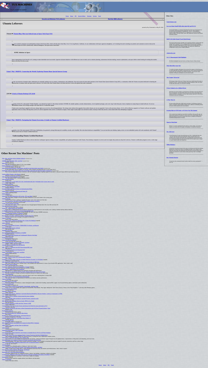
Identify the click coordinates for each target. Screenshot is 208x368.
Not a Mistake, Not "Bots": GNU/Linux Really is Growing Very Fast (17, 215)
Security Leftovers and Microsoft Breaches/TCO (13, 249)
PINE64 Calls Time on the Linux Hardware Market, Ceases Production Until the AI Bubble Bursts (25, 335)
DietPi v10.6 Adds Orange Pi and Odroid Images (179, 39)
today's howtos (5, 254)
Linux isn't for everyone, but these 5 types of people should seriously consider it (21, 201)
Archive (95, 16)
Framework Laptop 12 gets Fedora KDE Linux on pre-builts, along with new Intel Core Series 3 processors (27, 170)
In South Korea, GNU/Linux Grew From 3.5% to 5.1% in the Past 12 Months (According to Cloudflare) (26, 354)
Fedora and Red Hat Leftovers (9, 240)
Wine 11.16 (4, 163)
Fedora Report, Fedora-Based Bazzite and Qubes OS (14, 191)
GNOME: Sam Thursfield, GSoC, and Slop (12, 161)
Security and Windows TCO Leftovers (53, 19)
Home (67, 16)
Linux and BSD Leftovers (8, 179)
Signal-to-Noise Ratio (172, 122)
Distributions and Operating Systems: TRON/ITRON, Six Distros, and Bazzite (20, 225)
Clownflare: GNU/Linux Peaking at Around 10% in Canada (15, 267)
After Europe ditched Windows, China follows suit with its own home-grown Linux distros (22, 168)
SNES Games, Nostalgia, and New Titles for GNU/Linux (15, 325)
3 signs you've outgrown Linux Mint (10, 203)
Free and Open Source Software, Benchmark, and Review (15, 349)
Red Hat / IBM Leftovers (115, 19)
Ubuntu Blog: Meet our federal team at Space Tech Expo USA (32, 34)
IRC (76, 16)
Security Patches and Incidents (9, 288)
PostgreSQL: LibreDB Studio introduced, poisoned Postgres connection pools (20, 298)
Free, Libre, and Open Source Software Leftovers (13, 158)
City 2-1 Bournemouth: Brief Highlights (176, 57)
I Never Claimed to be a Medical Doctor (176, 88)
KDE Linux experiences (7, 274)
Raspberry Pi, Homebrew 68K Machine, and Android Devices (16, 315)
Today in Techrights (6, 218)
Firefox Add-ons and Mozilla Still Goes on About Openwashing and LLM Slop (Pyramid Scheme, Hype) (26, 308)
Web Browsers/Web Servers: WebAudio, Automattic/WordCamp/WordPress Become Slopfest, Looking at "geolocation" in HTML (32, 293)
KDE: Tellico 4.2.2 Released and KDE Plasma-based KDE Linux (17, 247)
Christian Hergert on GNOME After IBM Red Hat (13, 245)
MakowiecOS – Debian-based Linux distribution (13, 269)
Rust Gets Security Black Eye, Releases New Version (15, 313)
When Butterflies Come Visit (174, 65)
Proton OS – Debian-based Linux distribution (12, 208)
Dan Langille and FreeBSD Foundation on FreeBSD (14, 232)
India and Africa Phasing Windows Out (11, 176)
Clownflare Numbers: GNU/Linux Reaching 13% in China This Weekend (19, 220)
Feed (99, 16)
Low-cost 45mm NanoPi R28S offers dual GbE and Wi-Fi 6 (181, 26)
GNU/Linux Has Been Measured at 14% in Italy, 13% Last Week (17, 196)
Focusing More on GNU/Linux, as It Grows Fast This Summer (182, 110)
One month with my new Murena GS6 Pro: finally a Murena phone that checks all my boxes (23, 271)
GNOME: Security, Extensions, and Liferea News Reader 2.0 (16, 318)
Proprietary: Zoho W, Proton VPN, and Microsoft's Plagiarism (16, 257)
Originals (89, 16)
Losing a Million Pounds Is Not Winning (11, 174)
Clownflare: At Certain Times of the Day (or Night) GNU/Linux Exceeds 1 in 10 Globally (22, 259)
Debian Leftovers (6, 193)
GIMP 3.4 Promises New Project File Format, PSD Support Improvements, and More (22, 347)
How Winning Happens (172, 157)
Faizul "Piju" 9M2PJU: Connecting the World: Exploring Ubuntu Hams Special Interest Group (37, 71)
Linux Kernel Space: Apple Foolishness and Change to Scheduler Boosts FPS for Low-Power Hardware (26, 332)
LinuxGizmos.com (171, 21)
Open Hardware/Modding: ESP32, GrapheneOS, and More (15, 242)
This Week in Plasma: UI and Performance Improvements (15, 276)
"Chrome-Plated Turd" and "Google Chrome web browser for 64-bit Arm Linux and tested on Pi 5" (24, 306)
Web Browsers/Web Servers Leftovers (11, 228)
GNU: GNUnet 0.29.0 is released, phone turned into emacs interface (18, 296)
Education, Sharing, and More (9, 291)
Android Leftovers (6, 198)
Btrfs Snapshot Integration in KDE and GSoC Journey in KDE (16, 303)
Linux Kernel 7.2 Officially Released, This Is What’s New (15, 337)
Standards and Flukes (7, 230)
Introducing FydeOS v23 (8, 284)
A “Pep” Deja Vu (171, 99)
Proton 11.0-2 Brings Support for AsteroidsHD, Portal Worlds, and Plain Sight (20, 286)
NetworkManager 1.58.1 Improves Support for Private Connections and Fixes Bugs (21, 340)
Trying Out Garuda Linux (8, 320)
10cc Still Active (170, 131)
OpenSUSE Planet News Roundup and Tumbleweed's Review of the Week (19, 235)
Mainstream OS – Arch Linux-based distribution (13, 352)
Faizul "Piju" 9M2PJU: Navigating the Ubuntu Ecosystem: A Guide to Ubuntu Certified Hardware (38, 120)
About (71, 16)
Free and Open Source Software (9, 206)
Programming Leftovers (7, 184)
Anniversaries (5, 357)
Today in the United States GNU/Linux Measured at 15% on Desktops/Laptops (20, 342)
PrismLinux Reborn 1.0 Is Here (9, 281)
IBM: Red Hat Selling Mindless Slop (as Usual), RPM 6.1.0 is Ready (18, 301)
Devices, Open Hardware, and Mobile (11, 186)
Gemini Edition (81, 16)
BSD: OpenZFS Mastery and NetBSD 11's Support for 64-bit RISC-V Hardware (20, 323)
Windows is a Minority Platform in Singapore (12, 213)
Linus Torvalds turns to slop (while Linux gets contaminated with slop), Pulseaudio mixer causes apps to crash (28, 181)
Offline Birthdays (171, 144)
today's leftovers (6, 223)
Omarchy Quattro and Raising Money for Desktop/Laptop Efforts (17, 189)
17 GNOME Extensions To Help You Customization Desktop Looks (18, 210)
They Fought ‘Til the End (173, 77)
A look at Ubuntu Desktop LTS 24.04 (23, 93)
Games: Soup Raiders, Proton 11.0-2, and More (13, 252)
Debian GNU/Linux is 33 (7, 165)
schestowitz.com (171, 53)
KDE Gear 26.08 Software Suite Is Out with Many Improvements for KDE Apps (20, 262)
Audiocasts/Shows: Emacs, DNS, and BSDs (12, 330)
